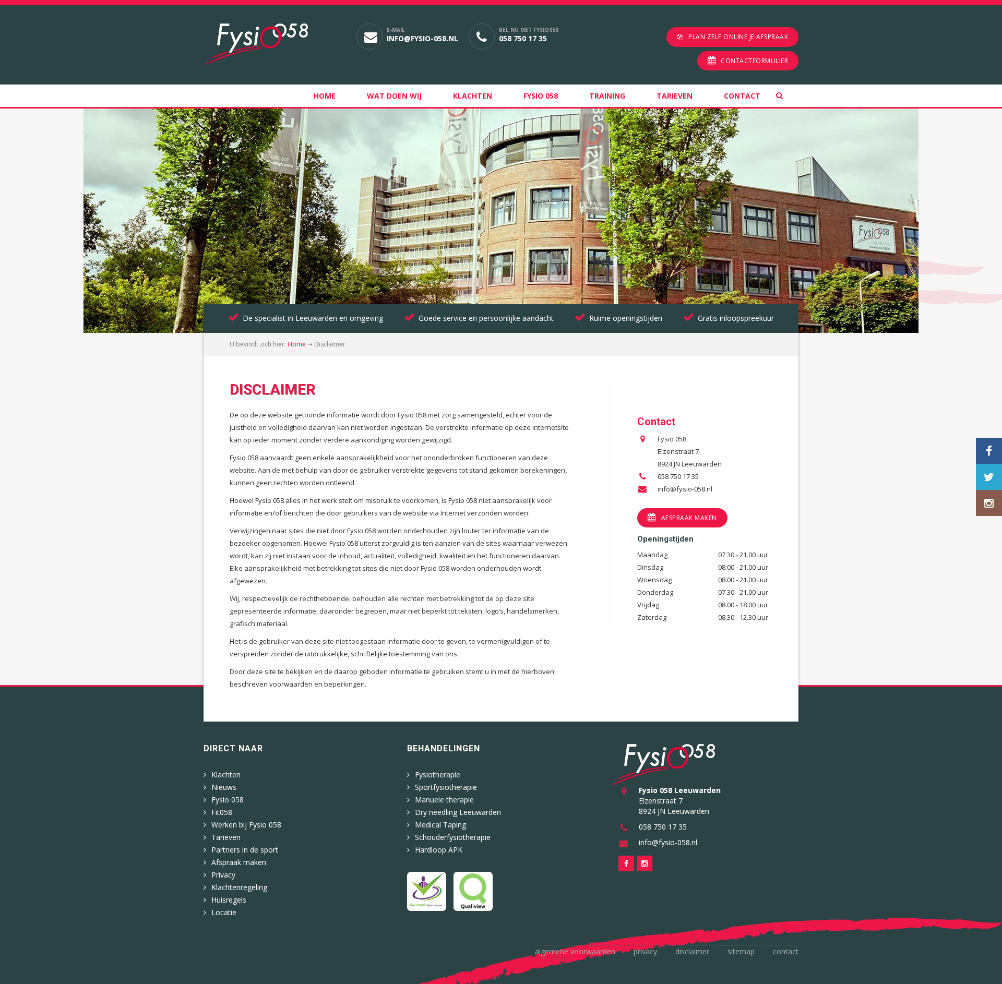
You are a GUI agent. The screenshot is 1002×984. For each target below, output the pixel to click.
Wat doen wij (394, 96)
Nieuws (223, 787)
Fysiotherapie (437, 774)
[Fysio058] (272, 44)
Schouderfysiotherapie (453, 837)
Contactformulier (754, 60)
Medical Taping (440, 825)
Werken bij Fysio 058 (246, 825)
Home (325, 96)
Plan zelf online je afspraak (738, 36)
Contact (742, 96)
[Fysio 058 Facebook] (989, 451)
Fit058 (221, 812)
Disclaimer (692, 951)
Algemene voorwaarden (575, 951)
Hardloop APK (438, 850)
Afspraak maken (689, 517)
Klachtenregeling (239, 887)
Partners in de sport (244, 850)
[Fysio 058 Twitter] (989, 477)
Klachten (472, 96)
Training (607, 96)
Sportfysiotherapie (446, 787)
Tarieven (675, 96)
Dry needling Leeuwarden (458, 812)
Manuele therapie (444, 800)
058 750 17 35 (523, 38)
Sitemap (741, 951)
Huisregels (228, 900)
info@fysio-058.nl (422, 38)
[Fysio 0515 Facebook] (626, 863)
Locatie (223, 912)
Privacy (223, 875)
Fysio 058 (540, 96)
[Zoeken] (787, 96)
